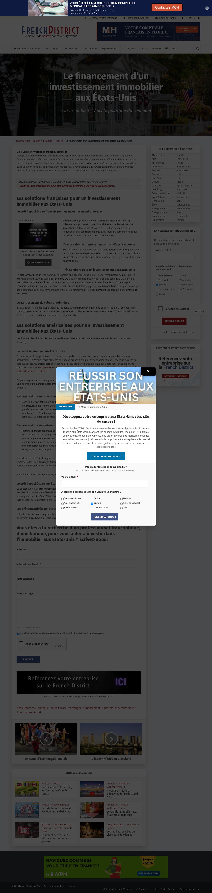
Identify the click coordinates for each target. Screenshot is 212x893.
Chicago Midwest (131, 503)
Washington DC (72, 503)
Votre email (69, 476)
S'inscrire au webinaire (106, 456)
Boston (97, 503)
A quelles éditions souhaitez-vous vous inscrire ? (91, 492)
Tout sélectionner (73, 498)
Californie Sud (101, 507)
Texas (126, 507)
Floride (97, 498)
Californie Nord (71, 507)
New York (127, 498)
